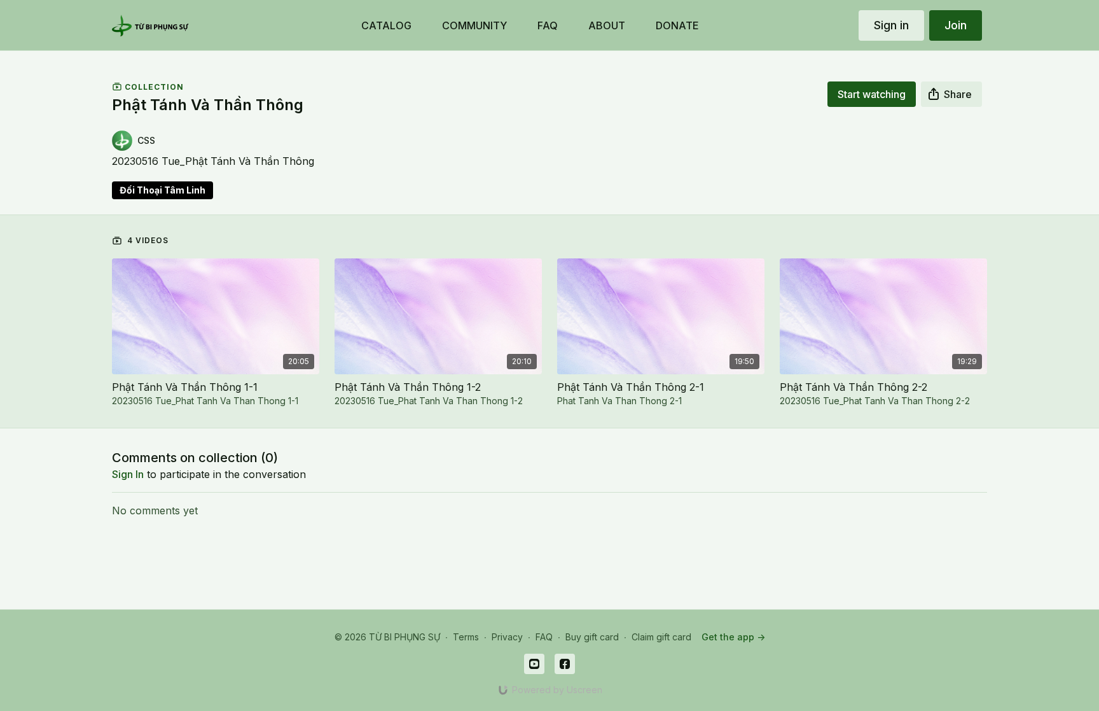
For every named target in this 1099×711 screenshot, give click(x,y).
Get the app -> (733, 636)
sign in (128, 474)
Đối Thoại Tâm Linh (162, 190)
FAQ (544, 636)
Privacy (507, 636)
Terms (466, 636)
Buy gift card (592, 636)
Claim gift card (661, 636)
